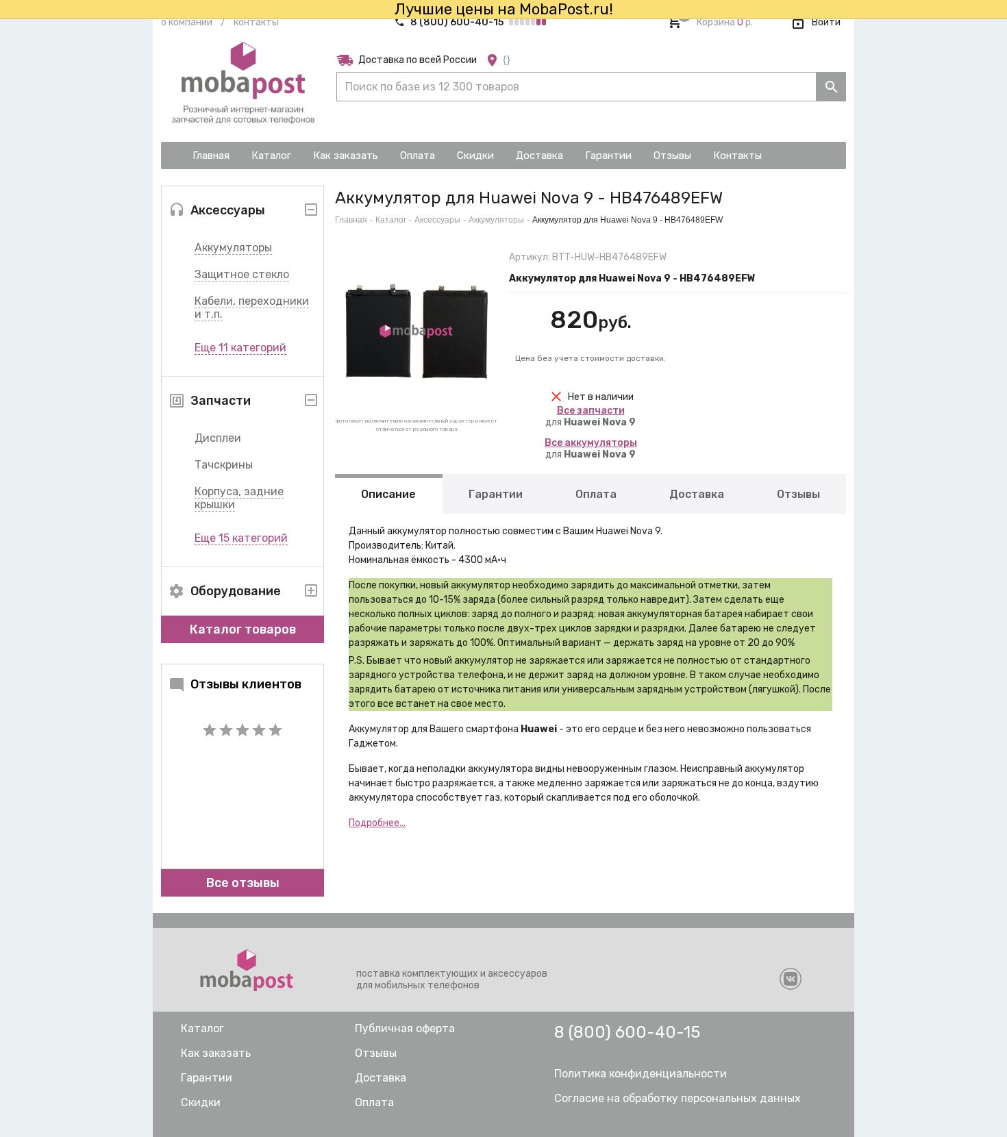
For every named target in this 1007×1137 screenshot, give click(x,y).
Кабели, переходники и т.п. (252, 308)
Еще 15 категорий (241, 538)
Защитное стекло (242, 274)
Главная (351, 220)
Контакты (256, 22)
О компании (186, 22)
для (590, 416)
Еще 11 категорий (240, 347)
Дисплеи (218, 438)
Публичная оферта (405, 1028)
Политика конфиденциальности (640, 1073)
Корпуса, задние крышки (239, 498)
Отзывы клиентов (245, 684)
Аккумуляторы (233, 247)
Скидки (201, 1102)
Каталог (390, 220)
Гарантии (496, 494)
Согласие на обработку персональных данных (677, 1098)
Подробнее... (377, 823)
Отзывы (798, 494)
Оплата (596, 494)
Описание (388, 494)
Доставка (696, 494)
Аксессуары (437, 220)
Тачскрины (224, 464)
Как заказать (216, 1053)
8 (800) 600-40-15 (457, 22)
